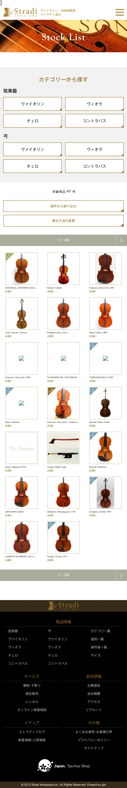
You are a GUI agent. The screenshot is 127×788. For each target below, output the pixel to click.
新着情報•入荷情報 (32, 740)
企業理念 (93, 685)
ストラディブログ (32, 731)
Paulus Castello (54, 288)
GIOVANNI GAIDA (14, 512)
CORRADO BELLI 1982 (101, 377)
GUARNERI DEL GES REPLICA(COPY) (66, 377)
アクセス (93, 701)
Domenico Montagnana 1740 (61, 512)
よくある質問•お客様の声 (93, 731)
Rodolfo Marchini (97, 467)
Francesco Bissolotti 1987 (102, 288)
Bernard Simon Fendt (99, 422)
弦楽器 (13, 631)
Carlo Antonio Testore (16, 332)
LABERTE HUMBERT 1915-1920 (22, 556)
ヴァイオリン (32, 104)
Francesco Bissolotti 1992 (18, 377)
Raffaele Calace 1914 (57, 332)
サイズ (96, 655)
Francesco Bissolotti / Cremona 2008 (65, 422)
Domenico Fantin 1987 (100, 512)
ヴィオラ (94, 104)
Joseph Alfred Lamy (56, 467)
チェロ (32, 121)
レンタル (31, 701)
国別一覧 (97, 639)
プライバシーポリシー (94, 740)
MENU (120, 12)
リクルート (94, 709)
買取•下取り (32, 685)
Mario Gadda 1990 (98, 332)
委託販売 (31, 693)
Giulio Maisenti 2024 (15, 467)
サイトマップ (94, 748)
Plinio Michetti (12, 422)
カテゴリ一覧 (100, 631)
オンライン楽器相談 (32, 709)
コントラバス (94, 121)
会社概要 (93, 693)
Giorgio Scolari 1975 (57, 556)
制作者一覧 (99, 647)
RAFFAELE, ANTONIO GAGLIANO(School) (26, 288)
